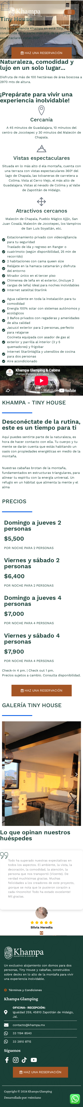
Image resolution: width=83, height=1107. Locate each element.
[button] (6, 774)
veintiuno (34, 1097)
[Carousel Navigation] (41, 933)
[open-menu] (69, 12)
